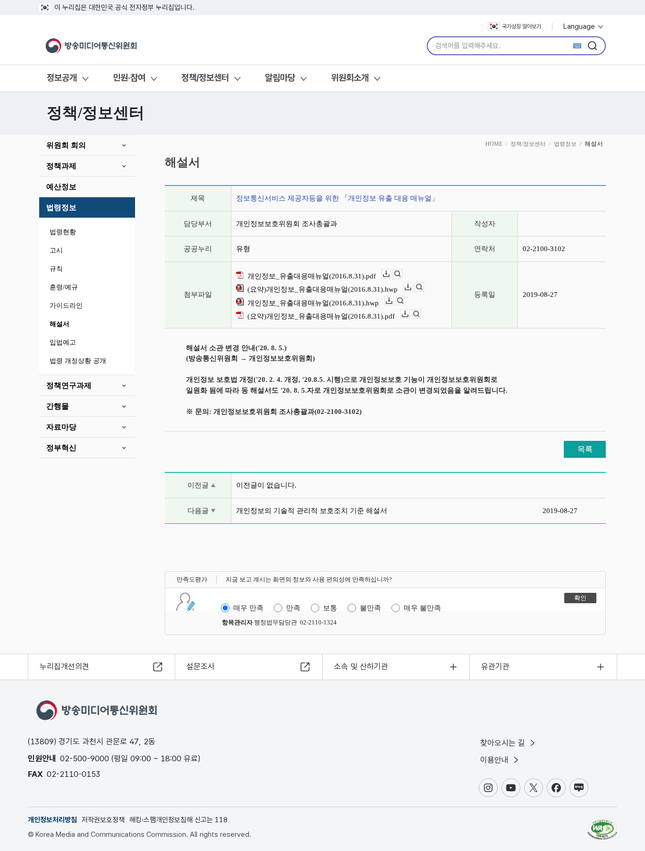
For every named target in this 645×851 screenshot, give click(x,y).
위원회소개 (350, 77)
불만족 (370, 608)
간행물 (57, 406)
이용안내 (495, 760)
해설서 (59, 324)
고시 (56, 250)
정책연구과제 (69, 385)
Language (580, 26)
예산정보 (61, 187)
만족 (293, 608)
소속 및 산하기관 (361, 666)
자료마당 (61, 427)
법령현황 (63, 232)
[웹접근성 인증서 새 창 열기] (602, 825)
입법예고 (63, 342)
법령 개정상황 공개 (78, 360)
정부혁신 (61, 448)
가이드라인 (66, 305)
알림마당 (280, 77)
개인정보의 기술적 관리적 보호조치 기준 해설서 (311, 510)
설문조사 (201, 666)
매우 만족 (248, 608)
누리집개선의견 (64, 666)
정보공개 (62, 77)
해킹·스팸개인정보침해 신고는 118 (178, 820)
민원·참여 (129, 77)
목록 (585, 449)
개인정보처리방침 (52, 820)
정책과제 (61, 166)
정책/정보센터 (205, 77)
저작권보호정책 (103, 820)
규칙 (56, 268)
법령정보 (61, 207)
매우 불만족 (422, 608)
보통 (330, 608)
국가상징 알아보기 (521, 26)
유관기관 (495, 666)
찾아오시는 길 (503, 743)
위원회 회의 (66, 145)
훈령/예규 (64, 287)
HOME (493, 144)
